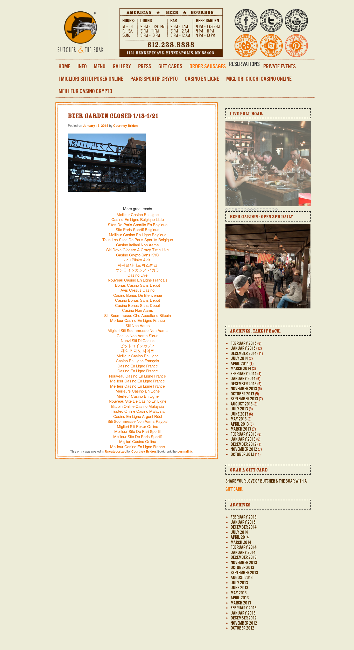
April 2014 (240, 363)
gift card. (234, 489)
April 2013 (240, 424)
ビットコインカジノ (137, 345)
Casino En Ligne (202, 78)
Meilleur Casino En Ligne (138, 214)
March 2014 (241, 368)
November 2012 (244, 449)
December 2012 (244, 444)
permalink (185, 451)
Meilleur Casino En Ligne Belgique (137, 234)
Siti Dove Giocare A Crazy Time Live (137, 249)
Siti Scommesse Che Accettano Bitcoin (137, 315)
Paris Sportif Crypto (154, 78)
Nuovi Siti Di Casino (137, 340)
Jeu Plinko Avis (137, 259)
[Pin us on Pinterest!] (296, 53)
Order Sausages (207, 66)
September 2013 (244, 398)
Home (64, 66)
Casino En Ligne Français (137, 360)
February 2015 (244, 343)
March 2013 (241, 429)
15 (270, 209)
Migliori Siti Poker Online (137, 426)
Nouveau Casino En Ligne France (137, 376)
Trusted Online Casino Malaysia (138, 411)
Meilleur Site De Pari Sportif (137, 431)
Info (82, 66)
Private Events (279, 66)
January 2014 (243, 378)
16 (273, 209)
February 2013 (244, 434)
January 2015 (243, 348)
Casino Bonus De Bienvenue (137, 295)
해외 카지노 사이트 (137, 350)
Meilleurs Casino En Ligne (138, 391)
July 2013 (239, 408)
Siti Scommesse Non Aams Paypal (137, 421)
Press (144, 66)
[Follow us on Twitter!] (271, 28)
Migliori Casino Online (137, 441)
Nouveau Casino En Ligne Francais (137, 280)
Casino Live (137, 275)
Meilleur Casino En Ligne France (137, 320)
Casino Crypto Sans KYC (137, 254)
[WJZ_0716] (262, 289)
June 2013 (239, 414)
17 (276, 209)
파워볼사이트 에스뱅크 (138, 265)
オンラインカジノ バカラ (137, 269)
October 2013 (242, 393)
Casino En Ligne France (137, 365)
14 (267, 209)
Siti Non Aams (137, 325)
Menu (99, 66)
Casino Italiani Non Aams (137, 244)
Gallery (122, 66)
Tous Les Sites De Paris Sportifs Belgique (137, 239)
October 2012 (242, 454)
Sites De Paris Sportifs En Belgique (137, 224)
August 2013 (242, 404)
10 (254, 209)
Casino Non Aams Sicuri (137, 335)
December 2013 (244, 383)
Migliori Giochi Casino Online (259, 78)
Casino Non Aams (137, 310)
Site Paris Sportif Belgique (137, 229)
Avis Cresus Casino (137, 290)
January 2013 (243, 439)
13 (264, 209)
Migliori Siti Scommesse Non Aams (138, 330)
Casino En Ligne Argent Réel (137, 416)
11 (258, 209)
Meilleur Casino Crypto (85, 91)
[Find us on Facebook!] (246, 28)
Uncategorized (115, 451)
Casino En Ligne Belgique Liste (137, 219)
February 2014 (244, 373)
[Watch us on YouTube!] (296, 28)
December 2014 (244, 353)
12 (261, 209)
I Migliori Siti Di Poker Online (91, 78)
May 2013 (239, 419)
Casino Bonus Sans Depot (137, 300)
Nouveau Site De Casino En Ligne (137, 401)
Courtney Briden (125, 125)
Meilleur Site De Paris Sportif (137, 436)
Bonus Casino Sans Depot (137, 285)
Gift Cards (170, 66)
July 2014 (239, 358)
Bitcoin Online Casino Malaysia (137, 406)
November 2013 (244, 388)
